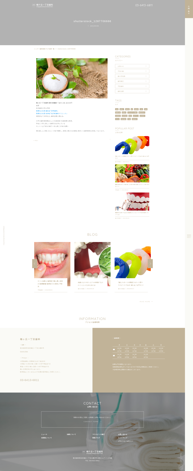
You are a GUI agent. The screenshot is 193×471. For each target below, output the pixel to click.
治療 (146, 109)
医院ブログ (96, 437)
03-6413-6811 (144, 5)
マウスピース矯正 (132, 112)
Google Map (24, 351)
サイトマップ (122, 437)
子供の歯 (121, 71)
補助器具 (134, 119)
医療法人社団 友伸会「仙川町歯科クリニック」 (51, 113)
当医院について (46, 437)
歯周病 (136, 109)
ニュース (44, 434)
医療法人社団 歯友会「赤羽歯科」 (47, 111)
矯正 (130, 116)
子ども (117, 119)
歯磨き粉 (118, 112)
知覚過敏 (123, 119)
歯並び (124, 112)
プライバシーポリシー (125, 441)
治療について (71, 434)
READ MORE (145, 301)
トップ (36, 49)
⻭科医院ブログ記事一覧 (47, 49)
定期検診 (118, 116)
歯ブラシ (135, 116)
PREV (36, 140)
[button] (150, 263)
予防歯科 (121, 86)
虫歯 (117, 109)
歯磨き (121, 109)
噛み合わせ (142, 112)
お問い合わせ (122, 434)
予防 (129, 119)
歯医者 (127, 109)
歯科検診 (124, 116)
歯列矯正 (121, 81)
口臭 (141, 109)
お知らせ (121, 66)
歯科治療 (121, 91)
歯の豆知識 (121, 76)
